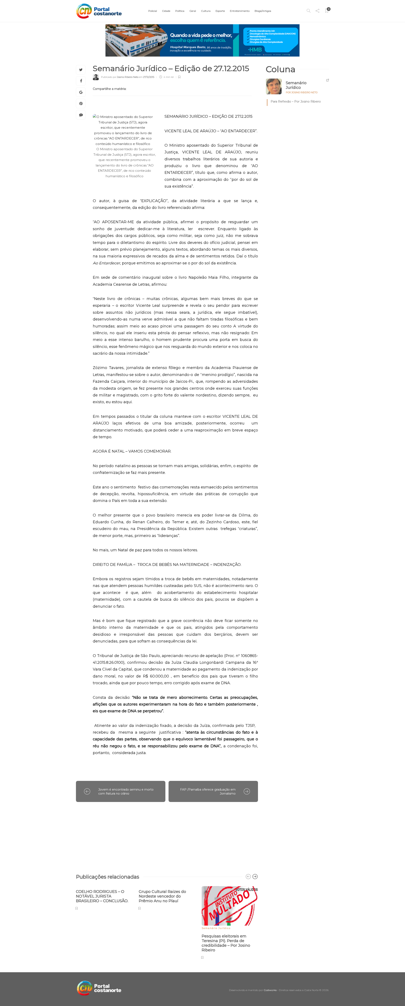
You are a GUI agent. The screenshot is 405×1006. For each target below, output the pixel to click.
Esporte (220, 10)
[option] (104, 897)
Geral (192, 10)
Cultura (206, 10)
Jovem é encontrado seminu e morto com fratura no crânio (126, 791)
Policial (152, 10)
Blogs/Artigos (263, 10)
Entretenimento (240, 10)
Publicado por (119, 77)
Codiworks (270, 990)
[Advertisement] (167, 835)
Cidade (166, 10)
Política (179, 10)
